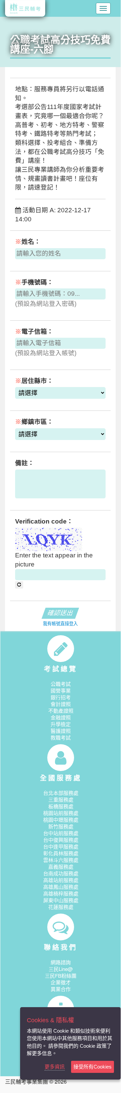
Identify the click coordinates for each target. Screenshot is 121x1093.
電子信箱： (34, 331)
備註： (24, 463)
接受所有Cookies (92, 1067)
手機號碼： (34, 282)
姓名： (28, 241)
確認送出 (60, 612)
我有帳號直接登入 (60, 623)
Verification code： (44, 521)
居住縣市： (34, 380)
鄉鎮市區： (34, 421)
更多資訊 (55, 1067)
